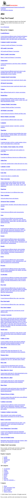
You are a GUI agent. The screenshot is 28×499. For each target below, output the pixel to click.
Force (5, 477)
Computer (6, 473)
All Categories (4, 10)
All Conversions (8, 489)
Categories (10, 10)
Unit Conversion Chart (9, 487)
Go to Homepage (5, 27)
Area (19, 7)
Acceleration (7, 468)
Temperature (11, 7)
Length (2, 7)
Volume (16, 7)
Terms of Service (8, 491)
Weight (6, 7)
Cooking (6, 471)
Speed (21, 7)
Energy (5, 475)
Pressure (6, 478)
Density (6, 474)
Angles (5, 470)
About (5, 486)
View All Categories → (9, 480)
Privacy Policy (7, 490)
